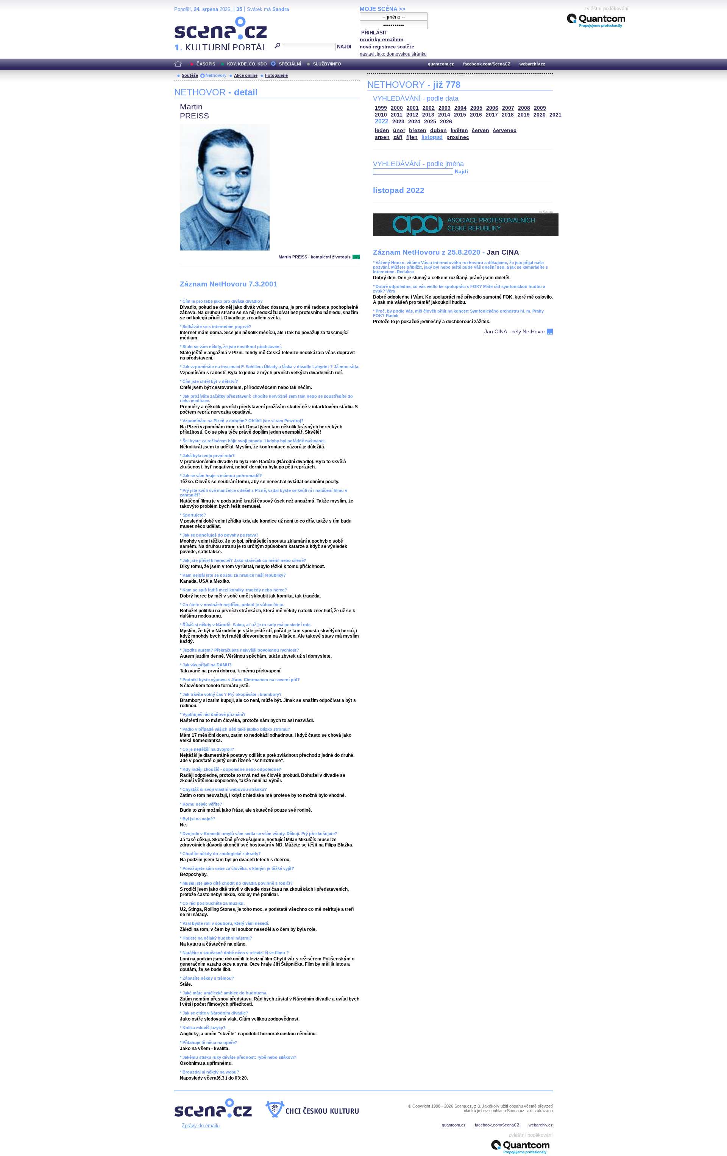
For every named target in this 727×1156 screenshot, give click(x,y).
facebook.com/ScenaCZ (486, 64)
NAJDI (344, 47)
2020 (540, 115)
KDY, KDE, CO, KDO (247, 64)
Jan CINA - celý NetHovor (514, 331)
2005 (476, 108)
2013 (428, 115)
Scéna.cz (187, 19)
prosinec (457, 137)
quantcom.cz (441, 64)
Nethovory (216, 75)
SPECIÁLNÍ (290, 64)
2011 (397, 115)
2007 (508, 108)
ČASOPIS (206, 64)
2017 (492, 115)
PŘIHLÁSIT (374, 33)
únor (399, 130)
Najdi (461, 171)
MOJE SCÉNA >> (383, 9)
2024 (414, 121)
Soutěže (190, 75)
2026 (446, 121)
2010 (381, 115)
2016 (476, 115)
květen (459, 130)
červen (480, 130)
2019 (524, 115)
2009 (540, 108)
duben (438, 130)
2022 (381, 121)
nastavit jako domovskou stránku (393, 54)
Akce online (245, 75)
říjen (412, 137)
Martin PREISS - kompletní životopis (315, 257)
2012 (412, 115)
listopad (432, 137)
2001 (413, 108)
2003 (444, 108)
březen (417, 130)
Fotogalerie (276, 75)
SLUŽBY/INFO (327, 64)
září (398, 137)
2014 (444, 115)
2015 (460, 115)
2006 (492, 108)
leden (382, 130)
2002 (429, 108)
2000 (397, 108)
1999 (381, 108)
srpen (382, 137)
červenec (504, 130)
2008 (524, 108)
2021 (555, 115)
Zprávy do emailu (201, 1125)
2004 (460, 108)
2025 (430, 121)
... (356, 257)
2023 (398, 121)
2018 (508, 115)
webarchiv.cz (532, 64)
